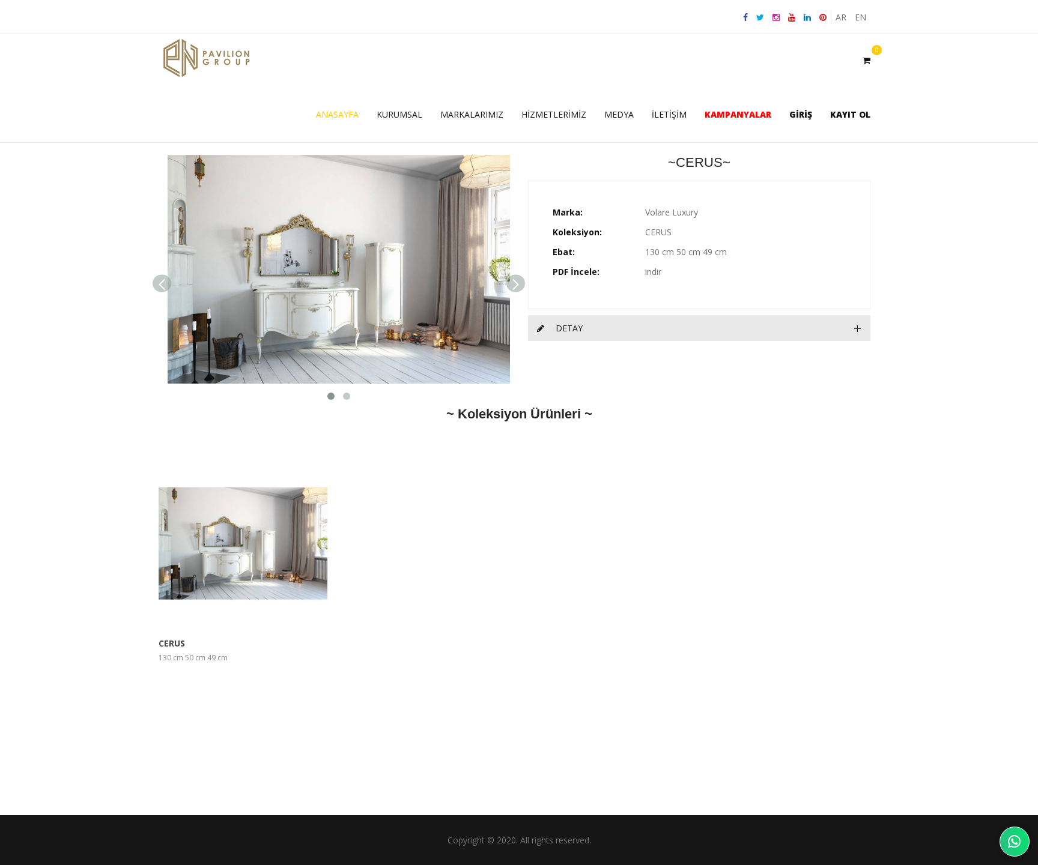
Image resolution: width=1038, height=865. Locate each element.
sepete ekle (273, 543)
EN (860, 17)
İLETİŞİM (669, 114)
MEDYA (619, 114)
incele (212, 543)
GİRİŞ (800, 114)
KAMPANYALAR (738, 114)
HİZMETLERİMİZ (553, 114)
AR (841, 17)
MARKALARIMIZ (471, 114)
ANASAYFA (337, 114)
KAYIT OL (850, 114)
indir (653, 271)
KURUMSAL (399, 114)
